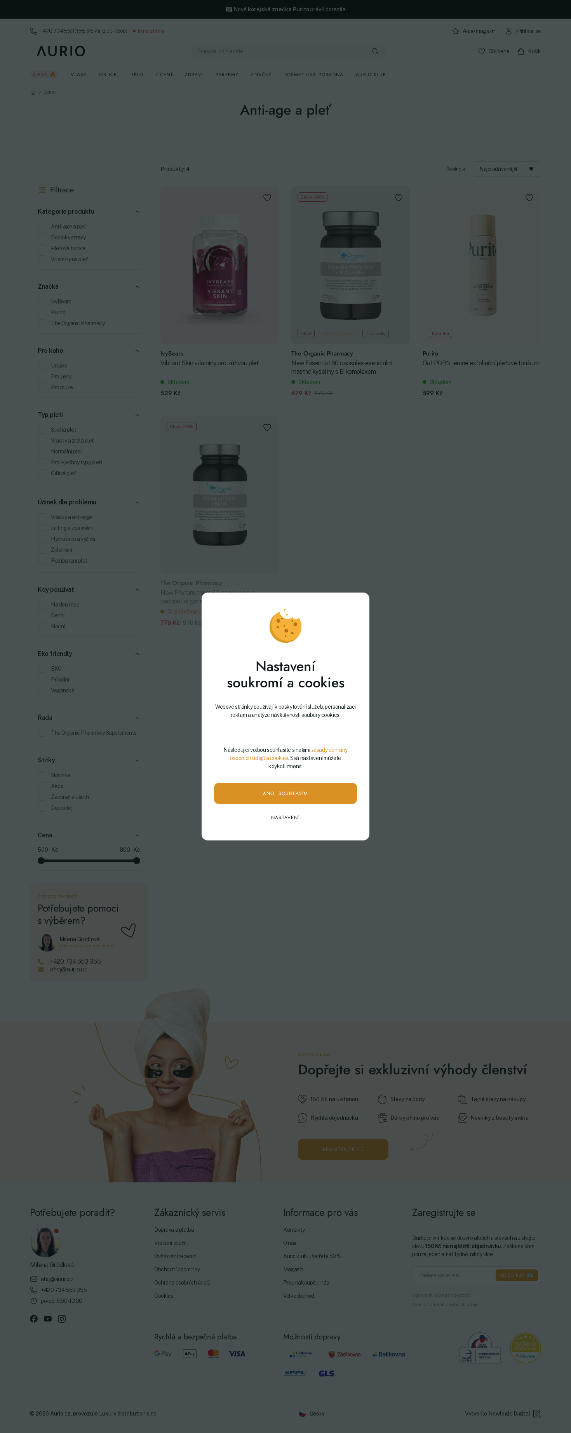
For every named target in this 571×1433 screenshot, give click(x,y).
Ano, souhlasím (285, 793)
